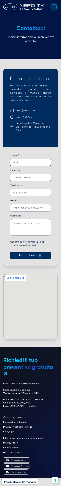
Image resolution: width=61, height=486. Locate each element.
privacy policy (31, 241)
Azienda (15, 170)
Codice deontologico (14, 417)
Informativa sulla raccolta (20, 482)
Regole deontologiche (15, 422)
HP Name (7, 151)
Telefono (16, 185)
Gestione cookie (12, 452)
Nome (14, 155)
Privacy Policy (10, 443)
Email (14, 200)
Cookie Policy (10, 448)
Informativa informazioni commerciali (23, 438)
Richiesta (15, 215)
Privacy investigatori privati (17, 427)
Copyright (8, 432)
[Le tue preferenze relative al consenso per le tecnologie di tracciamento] (55, 480)
